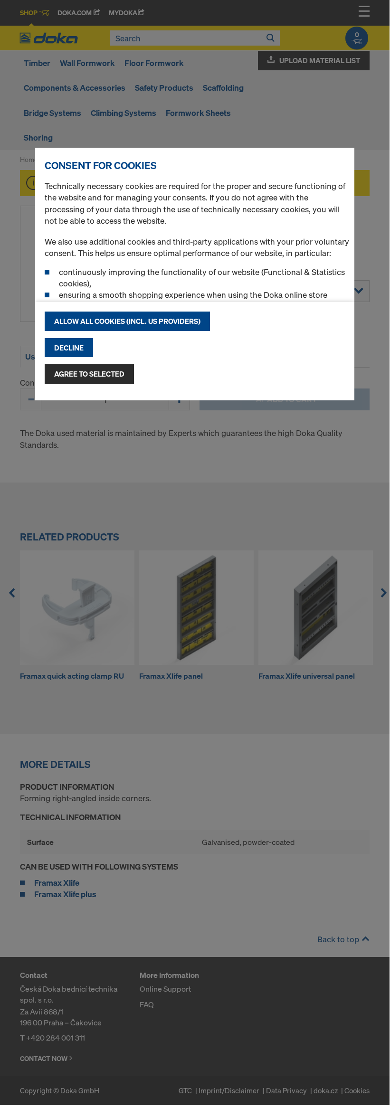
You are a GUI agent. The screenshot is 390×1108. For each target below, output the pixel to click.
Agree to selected (89, 374)
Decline (69, 347)
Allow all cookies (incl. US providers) (127, 321)
